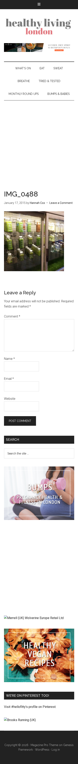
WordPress (42, 749)
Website (9, 399)
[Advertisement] (39, 141)
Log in (56, 749)
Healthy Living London (39, 26)
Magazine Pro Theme (44, 745)
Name (9, 359)
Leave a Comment (61, 202)
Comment (12, 316)
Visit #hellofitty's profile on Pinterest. (30, 707)
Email (9, 379)
